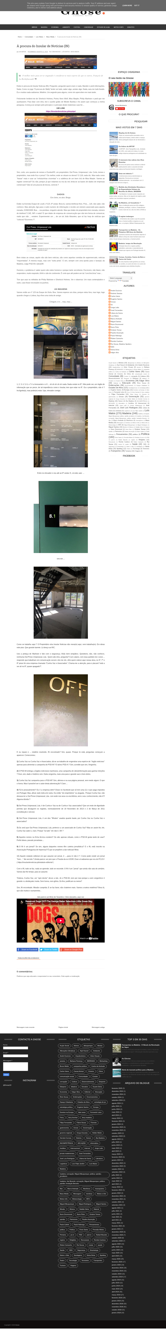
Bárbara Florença (76, 1061)
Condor (126, 376)
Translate (125, 281)
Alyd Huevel (121, 365)
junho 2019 (116, 1286)
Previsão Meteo (128, 437)
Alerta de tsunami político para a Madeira (137, 1070)
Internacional (142, 403)
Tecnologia (136, 448)
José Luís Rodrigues (129, 408)
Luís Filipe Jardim (137, 410)
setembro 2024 (117, 1100)
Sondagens (139, 446)
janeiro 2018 (116, 1313)
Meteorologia (112, 425)
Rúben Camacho (117, 338)
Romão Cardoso (117, 341)
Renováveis (112, 442)
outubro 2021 (116, 1202)
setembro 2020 (117, 1241)
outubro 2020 (116, 1238)
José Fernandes (117, 310)
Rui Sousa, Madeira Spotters (121, 344)
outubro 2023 (116, 1133)
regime (133, 439)
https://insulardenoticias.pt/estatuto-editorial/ (35, 862)
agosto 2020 (116, 1244)
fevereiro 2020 (117, 1262)
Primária (137, 437)
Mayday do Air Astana (127, 133)
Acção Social (112, 363)
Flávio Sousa (134, 394)
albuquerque (131, 363)
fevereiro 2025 (117, 1088)
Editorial (116, 383)
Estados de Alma (103, 27)
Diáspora (135, 378)
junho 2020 (116, 1250)
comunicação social (141, 374)
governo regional (66, 1133)
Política (145, 434)
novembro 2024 (117, 1094)
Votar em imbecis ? (126, 173)
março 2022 (116, 1187)
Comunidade (88, 27)
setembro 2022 (117, 1172)
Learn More (127, 5)
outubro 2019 (116, 1274)
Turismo (128, 451)
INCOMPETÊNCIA (142, 401)
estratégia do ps (133, 387)
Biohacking (129, 369)
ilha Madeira (130, 401)
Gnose (113, 302)
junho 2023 (116, 1145)
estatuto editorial (33, 856)
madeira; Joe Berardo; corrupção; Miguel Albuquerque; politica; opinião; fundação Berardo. (82, 1182)
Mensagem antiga (98, 1027)
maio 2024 (115, 1112)
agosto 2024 (116, 1103)
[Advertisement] (129, 52)
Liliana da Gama (117, 313)
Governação (134, 396)
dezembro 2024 (117, 1091)
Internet (111, 405)
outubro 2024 (116, 1097)
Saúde (135, 444)
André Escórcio (116, 290)
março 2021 (116, 1223)
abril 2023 (115, 1151)
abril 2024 (115, 1115)
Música (131, 427)
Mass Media (75, 52)
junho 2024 (116, 1109)
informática (122, 403)
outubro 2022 (116, 1169)
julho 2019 (115, 1283)
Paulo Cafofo (140, 431)
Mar (110, 420)
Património (118, 431)
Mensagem (120, 422)
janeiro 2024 (116, 1124)
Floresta (144, 394)
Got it (136, 5)
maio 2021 (115, 1217)
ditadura (144, 378)
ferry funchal (135, 392)
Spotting (120, 448)
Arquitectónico (116, 367)
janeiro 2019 (116, 1301)
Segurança (112, 446)
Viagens (137, 451)
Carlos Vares (115, 296)
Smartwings (120, 446)
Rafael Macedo (122, 439)
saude (127, 444)
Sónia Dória (115, 350)
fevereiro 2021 (117, 1226)
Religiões (142, 440)
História (111, 401)
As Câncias (126, 1058)
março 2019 (116, 1295)
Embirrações (114, 385)
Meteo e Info (118, 27)
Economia (55, 27)
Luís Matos (66, 52)
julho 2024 (115, 1106)
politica (135, 434)
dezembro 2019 (117, 1268)
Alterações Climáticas (67, 1051)
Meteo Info (144, 422)
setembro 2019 (117, 1277)
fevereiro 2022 (117, 1190)
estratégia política (144, 387)
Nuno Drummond (117, 324)
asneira (139, 367)
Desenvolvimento (114, 378)
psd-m (113, 439)
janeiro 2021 (116, 1229)
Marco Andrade (116, 319)
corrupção (134, 376)
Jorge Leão (115, 307)
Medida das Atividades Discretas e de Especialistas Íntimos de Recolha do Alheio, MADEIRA (132, 189)
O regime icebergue (126, 216)
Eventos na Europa (138, 390)
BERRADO (120, 369)
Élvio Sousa (141, 383)
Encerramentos (129, 385)
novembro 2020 (117, 1235)
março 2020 (116, 1259)
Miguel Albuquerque (129, 425)
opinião (110, 431)
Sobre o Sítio (130, 446)
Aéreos (121, 363)
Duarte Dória (119, 381)
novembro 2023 (117, 1130)
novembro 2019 (117, 1271)
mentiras (127, 422)
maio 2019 (115, 1289)
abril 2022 (115, 1184)
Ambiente (66, 27)
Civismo (120, 374)
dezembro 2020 (117, 1232)
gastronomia (112, 396)
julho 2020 (115, 1247)
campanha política (80, 1066)
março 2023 (116, 1154)
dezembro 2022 (117, 1163)
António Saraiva (116, 293)
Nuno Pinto (115, 327)
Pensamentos (122, 434)
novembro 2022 (117, 1166)
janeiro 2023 (116, 1160)
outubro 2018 (116, 1310)
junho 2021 (116, 1214)
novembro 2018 (117, 1307)
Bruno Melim (137, 369)
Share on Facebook (29, 950)
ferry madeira (145, 392)
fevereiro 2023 (117, 1157)
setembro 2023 (117, 1136)
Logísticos (127, 410)
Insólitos (131, 403)
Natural (147, 427)
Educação (126, 383)
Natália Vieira (139, 427)
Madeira (44, 27)
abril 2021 (115, 1220)
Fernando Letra (119, 392)
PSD (148, 437)
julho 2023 (115, 1142)
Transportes (116, 451)
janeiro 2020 (116, 1265)
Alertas (139, 363)
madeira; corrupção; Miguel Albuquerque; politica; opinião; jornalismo (80, 1175)
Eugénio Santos (116, 299)
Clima (129, 374)
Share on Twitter (50, 950)
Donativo (111, 381)
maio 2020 (115, 1253)
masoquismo (139, 420)
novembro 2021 (117, 1199)
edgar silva (115, 352)
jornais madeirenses (136, 405)
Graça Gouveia (120, 399)
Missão (125, 427)
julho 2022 (115, 1175)
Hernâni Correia (142, 399)
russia (120, 444)
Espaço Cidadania (142, 385)
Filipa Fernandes (117, 394)
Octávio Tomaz (116, 330)
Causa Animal (79, 1071)
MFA (119, 425)
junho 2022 (116, 1178)
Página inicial (63, 1027)
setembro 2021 (117, 1205)
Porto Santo (118, 437)
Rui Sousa (80, 1245)
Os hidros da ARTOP (126, 146)
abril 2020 (115, 1256)
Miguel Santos (116, 321)
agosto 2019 (116, 1280)
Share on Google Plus (73, 950)
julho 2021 (115, 1211)
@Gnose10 (7, 1085)
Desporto (126, 378)
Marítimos (129, 420)
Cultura (77, 27)
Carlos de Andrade (120, 371)
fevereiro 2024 (117, 1121)
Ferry (128, 392)
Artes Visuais (128, 367)
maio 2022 (115, 1181)
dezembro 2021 (117, 1196)
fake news (81, 1112)
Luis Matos (115, 316)
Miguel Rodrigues (142, 425)
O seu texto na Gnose (121, 78)
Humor (120, 401)
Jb (112, 305)
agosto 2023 (116, 1139)
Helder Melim (131, 399)
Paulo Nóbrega (116, 335)
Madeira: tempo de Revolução (130, 243)
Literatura (118, 411)
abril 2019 (115, 1292)
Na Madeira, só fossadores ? (130, 203)
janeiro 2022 (116, 1193)
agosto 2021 (116, 1208)
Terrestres (146, 448)
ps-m (143, 437)
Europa (126, 390)
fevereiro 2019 (117, 1298)
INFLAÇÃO (112, 403)
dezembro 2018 (117, 1304)
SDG (112, 347)
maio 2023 (115, 1148)
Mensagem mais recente (25, 1027)
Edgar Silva (144, 381)
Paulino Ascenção (117, 333)
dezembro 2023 (117, 1127)
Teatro (128, 448)
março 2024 (116, 1118)
